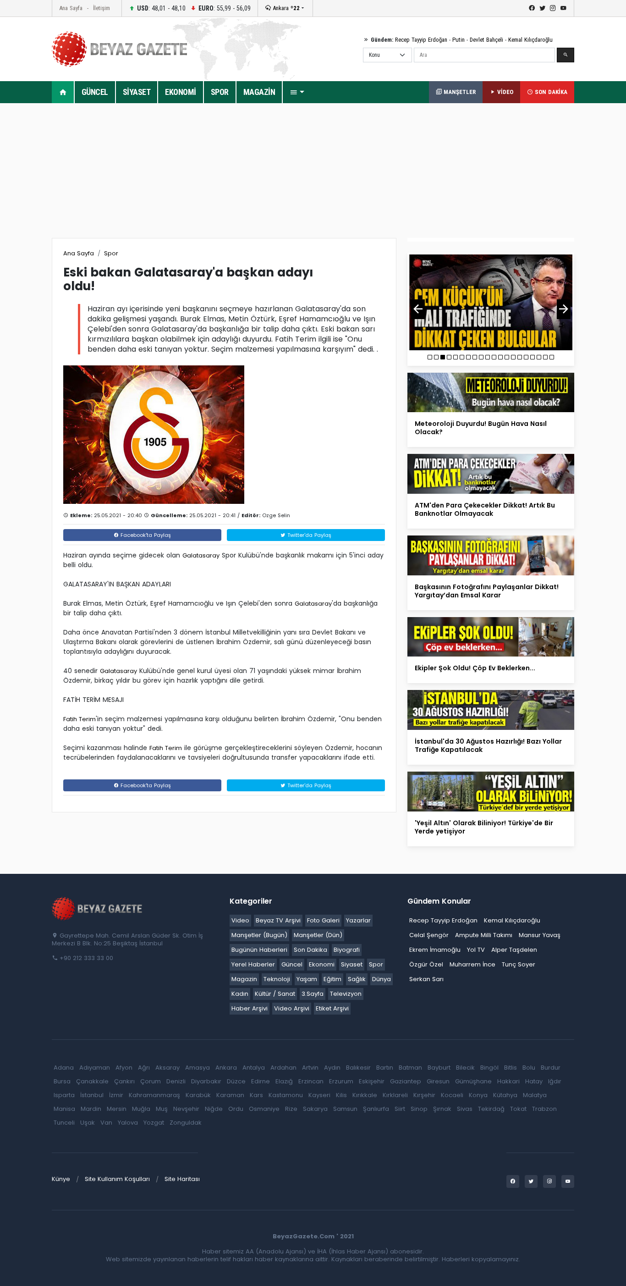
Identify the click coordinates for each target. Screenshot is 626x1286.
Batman (410, 1067)
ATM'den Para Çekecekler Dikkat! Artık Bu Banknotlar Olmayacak (485, 509)
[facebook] (531, 8)
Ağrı (144, 1067)
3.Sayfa (313, 993)
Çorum (150, 1081)
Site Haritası (182, 1179)
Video (240, 920)
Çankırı (124, 1081)
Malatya (535, 1095)
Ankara (285, 8)
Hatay (534, 1081)
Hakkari (508, 1081)
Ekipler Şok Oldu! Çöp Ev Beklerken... (475, 668)
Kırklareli (395, 1095)
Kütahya (505, 1095)
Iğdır (554, 1081)
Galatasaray (201, 555)
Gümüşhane (473, 1081)
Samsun (345, 1108)
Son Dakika (310, 949)
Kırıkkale (364, 1095)
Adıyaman (94, 1067)
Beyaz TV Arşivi (278, 920)
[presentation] (418, 309)
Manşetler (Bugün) (259, 935)
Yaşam (307, 979)
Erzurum (341, 1081)
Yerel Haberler (253, 964)
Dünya (381, 979)
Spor (111, 253)
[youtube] (563, 8)
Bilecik (465, 1067)
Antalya (253, 1067)
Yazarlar (358, 920)
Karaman (230, 1095)
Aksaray (167, 1067)
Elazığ (284, 1081)
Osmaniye (264, 1108)
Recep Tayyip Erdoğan (421, 39)
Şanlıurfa (376, 1108)
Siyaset (351, 964)
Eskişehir (371, 1081)
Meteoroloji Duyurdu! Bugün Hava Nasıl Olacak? (481, 427)
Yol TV (476, 949)
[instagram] (552, 8)
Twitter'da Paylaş (308, 535)
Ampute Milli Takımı (483, 935)
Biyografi (347, 949)
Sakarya (315, 1108)
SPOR (220, 92)
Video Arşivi (291, 1008)
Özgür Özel (426, 964)
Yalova (128, 1122)
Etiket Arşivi (332, 1008)
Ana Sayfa (70, 8)
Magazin (244, 979)
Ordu (235, 1108)
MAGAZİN (259, 92)
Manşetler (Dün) (318, 935)
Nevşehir (186, 1108)
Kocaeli (452, 1095)
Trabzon (544, 1108)
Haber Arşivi (249, 1008)
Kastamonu (286, 1095)
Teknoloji (277, 979)
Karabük (198, 1095)
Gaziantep (405, 1081)
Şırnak (442, 1108)
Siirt (400, 1108)
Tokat (518, 1108)
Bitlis (510, 1067)
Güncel (291, 964)
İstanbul (92, 1095)
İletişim (101, 8)
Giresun (438, 1081)
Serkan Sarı (426, 979)
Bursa (62, 1081)
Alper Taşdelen (514, 949)
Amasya (197, 1067)
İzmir (116, 1095)
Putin (458, 39)
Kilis (341, 1095)
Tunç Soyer (518, 964)
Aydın (332, 1067)
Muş (162, 1108)
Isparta (64, 1095)
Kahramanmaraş (154, 1095)
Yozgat (153, 1122)
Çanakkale (92, 1081)
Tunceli (64, 1122)
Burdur (550, 1067)
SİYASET (137, 92)
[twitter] (542, 8)
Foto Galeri (323, 920)
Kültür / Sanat (275, 993)
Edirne (260, 1081)
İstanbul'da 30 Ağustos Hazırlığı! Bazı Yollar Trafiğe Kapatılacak (488, 745)
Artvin (310, 1067)
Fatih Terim (79, 719)
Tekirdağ (491, 1108)
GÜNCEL (95, 92)
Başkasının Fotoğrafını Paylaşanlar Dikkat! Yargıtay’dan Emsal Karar (487, 591)
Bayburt (439, 1067)
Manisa (64, 1108)
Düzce (236, 1081)
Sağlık (357, 979)
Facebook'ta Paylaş (145, 535)
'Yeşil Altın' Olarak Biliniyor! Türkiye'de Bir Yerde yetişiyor (484, 827)
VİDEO (504, 91)
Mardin (91, 1108)
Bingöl (489, 1067)
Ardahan (283, 1067)
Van (106, 1122)
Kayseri (319, 1095)
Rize (291, 1108)
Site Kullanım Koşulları (117, 1179)
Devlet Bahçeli (486, 39)
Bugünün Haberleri (259, 949)
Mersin (116, 1108)
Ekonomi (322, 964)
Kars (256, 1095)
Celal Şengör (429, 935)
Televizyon (346, 993)
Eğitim (332, 979)
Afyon (123, 1067)
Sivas (464, 1108)
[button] (297, 92)
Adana (64, 1067)
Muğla (141, 1108)
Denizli (176, 1081)
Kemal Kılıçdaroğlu (530, 39)
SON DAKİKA (550, 91)
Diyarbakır (206, 1081)
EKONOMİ (180, 92)
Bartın (384, 1067)
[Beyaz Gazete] (97, 907)
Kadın (239, 993)
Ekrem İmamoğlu (435, 949)
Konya (478, 1095)
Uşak (87, 1122)
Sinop (419, 1108)
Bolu (528, 1067)
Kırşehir (424, 1095)
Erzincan (311, 1081)
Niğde (214, 1108)
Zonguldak (186, 1122)
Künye (61, 1179)
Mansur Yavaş (539, 935)
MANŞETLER (459, 91)
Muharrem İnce (472, 964)
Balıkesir (358, 1067)
